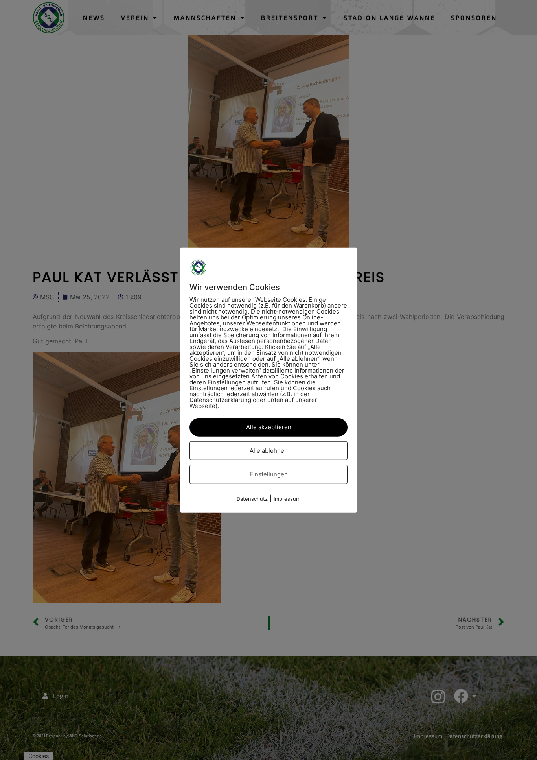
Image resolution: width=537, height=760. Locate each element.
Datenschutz (252, 498)
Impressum (287, 498)
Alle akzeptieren (268, 427)
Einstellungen (269, 474)
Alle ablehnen (269, 450)
